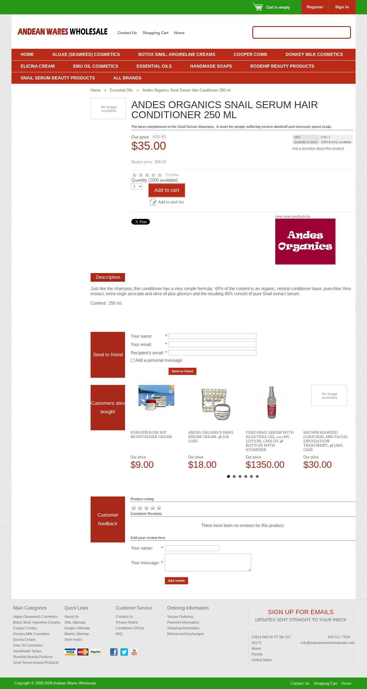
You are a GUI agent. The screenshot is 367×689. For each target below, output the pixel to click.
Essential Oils (154, 66)
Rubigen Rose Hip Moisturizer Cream (151, 434)
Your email (141, 344)
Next (348, 427)
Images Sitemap (77, 628)
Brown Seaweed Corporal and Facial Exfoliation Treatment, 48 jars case (325, 441)
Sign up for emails (301, 612)
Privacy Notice (127, 622)
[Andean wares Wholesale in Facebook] (114, 655)
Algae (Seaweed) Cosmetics (86, 54)
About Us (72, 617)
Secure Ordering (180, 617)
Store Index (73, 640)
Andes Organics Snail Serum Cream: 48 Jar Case (211, 436)
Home (179, 33)
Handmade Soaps (211, 66)
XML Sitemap (75, 622)
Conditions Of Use (130, 628)
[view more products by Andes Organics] (305, 263)
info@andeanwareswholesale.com (328, 643)
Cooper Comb (250, 54)
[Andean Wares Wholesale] (66, 31)
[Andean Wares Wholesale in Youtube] (134, 655)
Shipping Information (183, 628)
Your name (141, 336)
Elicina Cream (38, 66)
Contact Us (127, 33)
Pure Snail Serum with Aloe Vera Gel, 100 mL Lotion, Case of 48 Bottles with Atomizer (270, 441)
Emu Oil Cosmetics (95, 66)
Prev (137, 427)
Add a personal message (158, 360)
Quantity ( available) (154, 180)
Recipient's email (147, 352)
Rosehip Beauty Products (282, 66)
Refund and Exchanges (185, 634)
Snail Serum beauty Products (35, 663)
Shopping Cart (155, 33)
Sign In (342, 7)
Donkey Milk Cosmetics (314, 54)
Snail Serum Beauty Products (58, 77)
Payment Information (183, 622)
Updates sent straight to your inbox (300, 619)
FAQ (119, 634)
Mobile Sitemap (77, 634)
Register (315, 7)
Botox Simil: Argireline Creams (176, 54)
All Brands (127, 77)
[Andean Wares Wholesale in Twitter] (124, 655)
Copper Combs (25, 628)
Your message (144, 562)
